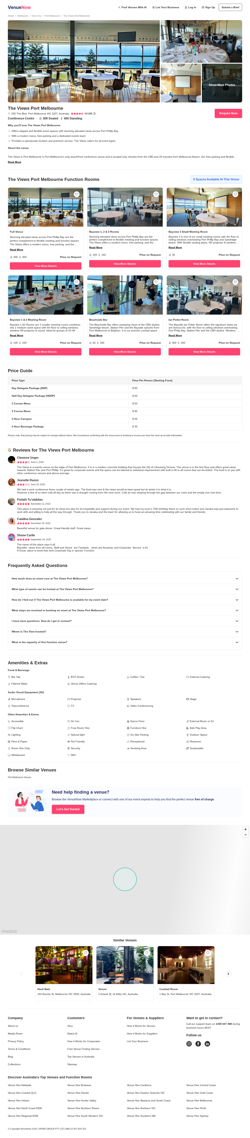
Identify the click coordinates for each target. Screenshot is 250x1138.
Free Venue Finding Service (83, 1048)
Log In (192, 7)
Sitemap (72, 1064)
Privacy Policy (16, 1041)
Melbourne (22, 16)
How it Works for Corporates (83, 1041)
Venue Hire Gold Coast (199, 1092)
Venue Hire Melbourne (199, 1100)
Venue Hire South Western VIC (85, 1115)
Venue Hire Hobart (18, 1100)
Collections (14, 1064)
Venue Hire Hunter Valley (81, 1100)
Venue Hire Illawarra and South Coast (148, 1100)
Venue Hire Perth (196, 1108)
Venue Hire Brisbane (79, 1085)
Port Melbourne (52, 16)
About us (13, 1025)
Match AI (72, 1033)
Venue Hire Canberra (139, 1085)
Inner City (36, 16)
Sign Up (210, 7)
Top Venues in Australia (80, 1056)
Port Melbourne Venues (19, 777)
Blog (10, 1056)
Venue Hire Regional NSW (23, 1115)
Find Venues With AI (134, 7)
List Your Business (167, 7)
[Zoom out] (245, 834)
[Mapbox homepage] (9, 931)
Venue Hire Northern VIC (141, 1108)
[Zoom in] (245, 829)
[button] (125, 578)
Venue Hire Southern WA (141, 1115)
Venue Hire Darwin (78, 1092)
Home (11, 16)
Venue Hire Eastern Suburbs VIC (146, 1092)
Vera (70, 1025)
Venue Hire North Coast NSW (25, 1108)
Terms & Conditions (19, 1048)
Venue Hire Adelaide (19, 1085)
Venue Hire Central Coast (201, 1085)
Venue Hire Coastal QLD (22, 1092)
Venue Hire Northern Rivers (83, 1108)
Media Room (15, 1033)
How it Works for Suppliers (142, 1033)
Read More (14, 162)
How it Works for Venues (141, 1025)
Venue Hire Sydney (197, 1115)
